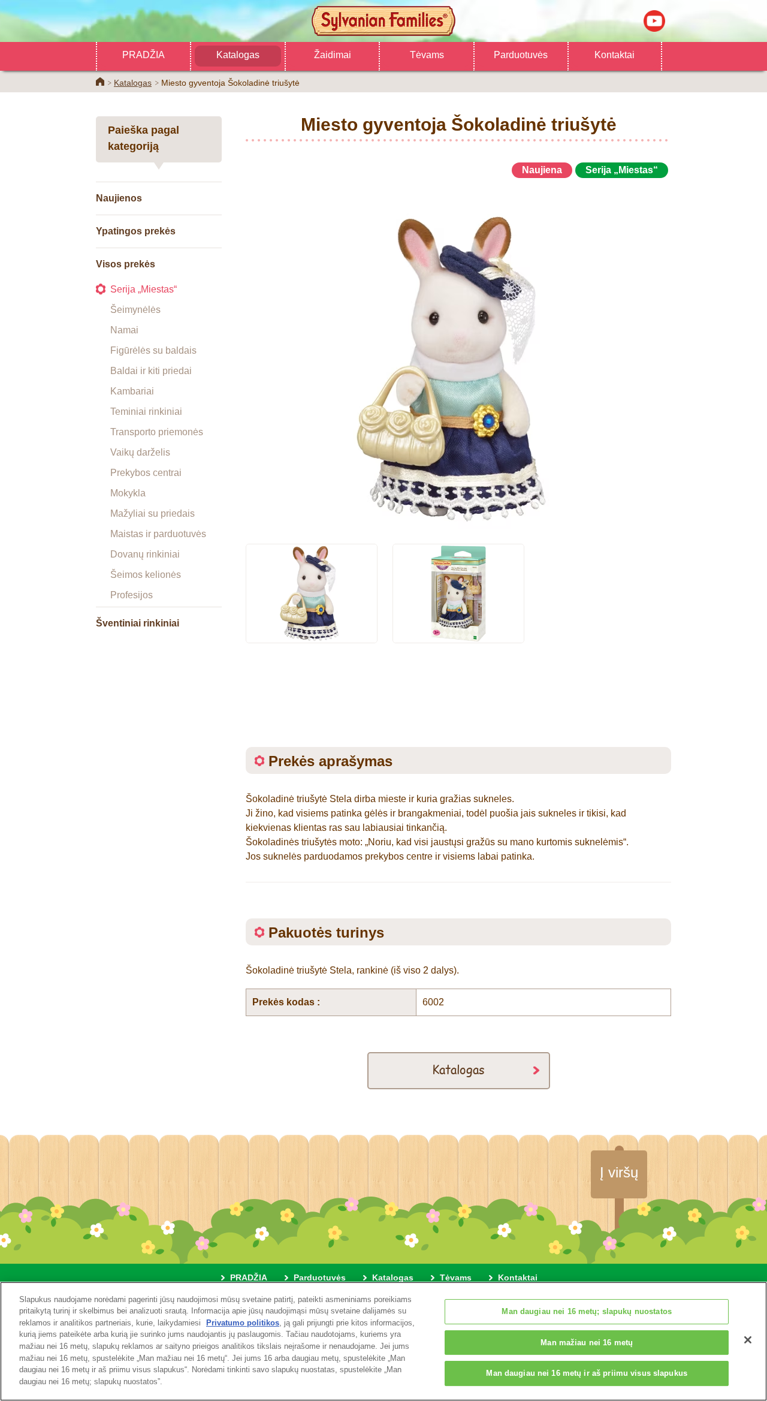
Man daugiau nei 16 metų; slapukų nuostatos (586, 1311)
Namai (124, 330)
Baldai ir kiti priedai (151, 371)
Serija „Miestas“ (143, 289)
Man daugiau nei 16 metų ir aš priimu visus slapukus (586, 1373)
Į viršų (619, 1172)
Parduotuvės (521, 55)
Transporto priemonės (156, 432)
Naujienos (119, 198)
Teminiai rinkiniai (146, 411)
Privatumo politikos (242, 1322)
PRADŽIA (143, 55)
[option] (458, 355)
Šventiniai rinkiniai (137, 623)
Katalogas (237, 55)
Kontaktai (614, 55)
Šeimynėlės (135, 310)
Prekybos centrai (146, 473)
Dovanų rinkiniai (145, 554)
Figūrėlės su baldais (153, 350)
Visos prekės (125, 264)
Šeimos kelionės (145, 575)
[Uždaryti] (748, 1340)
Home (100, 81)
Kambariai (132, 391)
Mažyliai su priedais (152, 513)
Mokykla (128, 493)
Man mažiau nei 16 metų (586, 1342)
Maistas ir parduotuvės (158, 534)
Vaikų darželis (140, 452)
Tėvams (427, 55)
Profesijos (131, 595)
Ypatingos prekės (136, 231)
